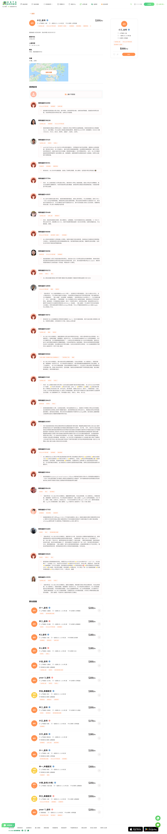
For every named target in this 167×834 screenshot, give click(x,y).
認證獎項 (29, 828)
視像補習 (46, 828)
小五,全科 (43, 661)
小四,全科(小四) (46, 782)
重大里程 (37, 828)
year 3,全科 (44, 677)
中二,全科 (43, 621)
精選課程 (55, 828)
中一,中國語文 (45, 766)
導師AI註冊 (103, 828)
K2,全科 (42, 634)
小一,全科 (43, 608)
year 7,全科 (44, 809)
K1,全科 (42, 648)
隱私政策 (84, 828)
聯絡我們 (64, 828)
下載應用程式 (74, 828)
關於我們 (11, 828)
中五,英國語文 (45, 691)
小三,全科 (41, 20)
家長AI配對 (93, 828)
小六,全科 (43, 734)
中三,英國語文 (45, 796)
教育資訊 (20, 828)
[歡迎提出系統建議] (157, 824)
